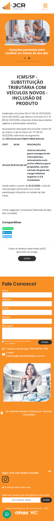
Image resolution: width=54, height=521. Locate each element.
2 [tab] (29, 58)
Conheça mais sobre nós (17, 487)
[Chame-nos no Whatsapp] (7, 514)
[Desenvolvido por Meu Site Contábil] (21, 512)
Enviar (45, 342)
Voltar (27, 258)
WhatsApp (8, 228)
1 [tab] (25, 58)
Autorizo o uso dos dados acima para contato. (18, 342)
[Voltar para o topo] (49, 471)
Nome (5, 290)
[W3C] (34, 512)
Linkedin (7, 232)
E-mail (5, 308)
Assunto (6, 317)
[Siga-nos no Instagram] (5, 481)
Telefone (6, 299)
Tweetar (8, 236)
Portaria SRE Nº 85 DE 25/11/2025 (33, 113)
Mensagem (7, 325)
